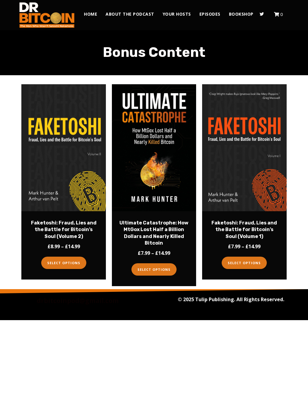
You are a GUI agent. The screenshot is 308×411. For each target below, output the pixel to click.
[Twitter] (262, 14)
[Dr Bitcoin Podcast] (46, 15)
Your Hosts (177, 14)
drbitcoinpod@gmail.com (78, 300)
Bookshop (241, 14)
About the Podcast (130, 14)
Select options (63, 263)
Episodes (209, 14)
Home (90, 14)
